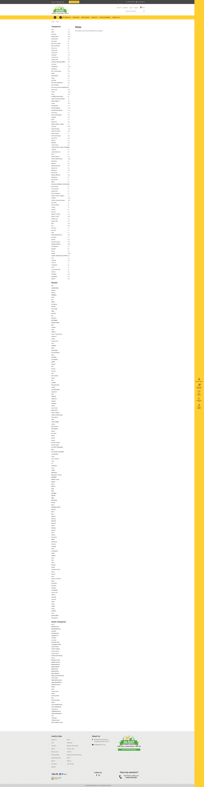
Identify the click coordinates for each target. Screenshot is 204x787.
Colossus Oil (54, 341)
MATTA (53, 486)
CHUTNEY (53, 638)
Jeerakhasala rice (55, 152)
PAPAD (53, 687)
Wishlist (53, 767)
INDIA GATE (54, 410)
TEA (52, 258)
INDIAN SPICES (55, 671)
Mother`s (53, 509)
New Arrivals (54, 179)
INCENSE (53, 142)
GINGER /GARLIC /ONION (57, 124)
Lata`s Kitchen (55, 458)
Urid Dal (53, 271)
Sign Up (69, 761)
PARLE (53, 539)
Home (55, 17)
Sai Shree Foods (55, 569)
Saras (52, 571)
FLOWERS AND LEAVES (57, 96)
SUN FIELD (54, 583)
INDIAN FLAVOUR (55, 662)
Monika (53, 502)
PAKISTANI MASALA (56, 682)
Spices (53, 251)
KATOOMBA (54, 428)
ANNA (53, 302)
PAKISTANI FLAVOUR (56, 680)
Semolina (53, 237)
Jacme (53, 424)
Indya (52, 419)
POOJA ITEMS (55, 205)
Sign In (53, 761)
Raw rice (53, 212)
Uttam (53, 604)
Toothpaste (54, 265)
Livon (52, 468)
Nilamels (53, 528)
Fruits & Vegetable (105, 17)
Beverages (54, 41)
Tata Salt (53, 597)
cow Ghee (53, 640)
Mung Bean (54, 177)
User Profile (70, 764)
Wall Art (53, 278)
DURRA (53, 362)
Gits (52, 380)
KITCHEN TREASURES (57, 447)
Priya (52, 558)
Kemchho (53, 433)
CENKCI (53, 332)
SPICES (53, 253)
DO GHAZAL (54, 359)
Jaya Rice (53, 149)
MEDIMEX (53, 493)
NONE (52, 182)
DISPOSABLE (54, 75)
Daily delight (54, 350)
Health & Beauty (55, 128)
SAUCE (53, 702)
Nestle (53, 525)
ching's (53, 339)
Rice (52, 225)
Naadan (53, 516)
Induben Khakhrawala (56, 415)
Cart (52, 742)
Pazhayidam (54, 551)
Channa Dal (54, 50)
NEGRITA (53, 521)
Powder (53, 207)
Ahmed (53, 292)
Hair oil (53, 658)
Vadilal (53, 606)
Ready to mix (116, 17)
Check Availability (74, 2)
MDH (52, 491)
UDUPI (53, 601)
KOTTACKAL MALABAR (57, 452)
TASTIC (53, 595)
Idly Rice (53, 140)
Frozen (53, 103)
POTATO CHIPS (55, 695)
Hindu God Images (55, 135)
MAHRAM (53, 477)
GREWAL (53, 396)
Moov (52, 505)
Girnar (53, 378)
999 (52, 285)
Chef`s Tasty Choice (56, 334)
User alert (54, 764)
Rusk (52, 232)
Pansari (53, 535)
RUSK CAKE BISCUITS (56, 235)
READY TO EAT (55, 216)
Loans (130, 7)
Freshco (53, 371)
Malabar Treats (55, 479)
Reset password (56, 758)
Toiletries (53, 260)
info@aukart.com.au (99, 744)
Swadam (53, 588)
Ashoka (53, 306)
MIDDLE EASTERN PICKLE (57, 675)
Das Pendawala (55, 352)
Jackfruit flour (54, 145)
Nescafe (53, 523)
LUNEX (53, 470)
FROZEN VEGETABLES (57, 110)
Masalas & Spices (55, 165)
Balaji (52, 311)
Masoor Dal (54, 168)
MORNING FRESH (55, 507)
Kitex (52, 449)
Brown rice (54, 48)
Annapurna (54, 304)
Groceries (53, 126)
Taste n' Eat (54, 592)
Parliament (54, 542)
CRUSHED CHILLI (55, 642)
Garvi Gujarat (54, 375)
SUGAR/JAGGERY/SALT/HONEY (59, 255)
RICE (52, 223)
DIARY (53, 73)
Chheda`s (53, 336)
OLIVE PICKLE (54, 678)
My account (54, 752)
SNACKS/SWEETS (56, 244)
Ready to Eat (54, 218)
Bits (52, 315)
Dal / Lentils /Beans (56, 71)
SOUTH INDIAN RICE (56, 707)
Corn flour (53, 64)
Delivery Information (72, 746)
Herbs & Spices (55, 133)
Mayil (52, 488)
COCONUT (54, 55)
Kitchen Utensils (55, 156)
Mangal (53, 482)
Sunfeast (53, 585)
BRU (52, 325)
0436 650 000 (131, 1)
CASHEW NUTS (55, 633)
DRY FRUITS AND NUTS (57, 82)
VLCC (52, 613)
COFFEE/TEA (54, 59)
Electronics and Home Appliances (59, 87)
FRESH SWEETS (55, 101)
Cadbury (53, 327)
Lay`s (52, 461)
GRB (52, 394)
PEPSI (53, 553)
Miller (52, 498)
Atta (52, 29)
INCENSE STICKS (55, 660)
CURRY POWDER (55, 649)
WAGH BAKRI (54, 615)
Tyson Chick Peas (55, 269)
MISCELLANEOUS (55, 175)
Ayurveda (53, 34)
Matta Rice (54, 170)
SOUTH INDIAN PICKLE (56, 704)
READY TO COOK (55, 214)
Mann (52, 484)
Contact (136, 7)
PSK (52, 560)
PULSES (53, 209)
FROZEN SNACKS (55, 108)
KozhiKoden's (54, 454)
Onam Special (54, 188)
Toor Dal (53, 262)
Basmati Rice (54, 39)
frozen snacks (55, 653)
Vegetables (54, 276)
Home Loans (70, 749)
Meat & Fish (54, 172)
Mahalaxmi (54, 472)
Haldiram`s (54, 399)
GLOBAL (53, 382)
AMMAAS (53, 295)
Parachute (54, 537)
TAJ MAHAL (54, 590)
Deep (52, 355)
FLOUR (53, 92)
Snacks (53, 239)
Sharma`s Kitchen (56, 578)
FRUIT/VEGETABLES (56, 115)
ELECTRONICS (55, 85)
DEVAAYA (53, 357)
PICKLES (53, 198)
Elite (52, 366)
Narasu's (53, 518)
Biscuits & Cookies (55, 43)
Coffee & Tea (54, 57)
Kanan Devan (54, 426)
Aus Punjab (54, 309)
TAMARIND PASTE (56, 711)
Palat (52, 532)
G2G (52, 373)
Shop (68, 758)
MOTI (52, 512)
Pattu (52, 548)
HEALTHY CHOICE (55, 131)
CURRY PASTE (55, 646)
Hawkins (53, 401)
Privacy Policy (55, 755)
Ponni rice (53, 202)
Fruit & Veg (54, 112)
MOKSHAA (54, 500)
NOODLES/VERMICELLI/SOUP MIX (59, 184)
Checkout (69, 742)
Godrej (53, 387)
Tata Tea (53, 599)
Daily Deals (76, 17)
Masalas (53, 163)
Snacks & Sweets (55, 242)
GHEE (52, 119)
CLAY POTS (54, 52)
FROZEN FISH (54, 105)
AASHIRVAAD (55, 288)
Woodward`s (54, 618)
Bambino (53, 313)
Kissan (53, 438)
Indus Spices (54, 417)
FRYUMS (53, 117)
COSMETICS (54, 66)
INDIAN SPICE (54, 669)
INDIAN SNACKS (55, 666)
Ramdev (53, 565)
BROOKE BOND (55, 322)
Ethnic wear (54, 89)
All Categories (66, 17)
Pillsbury (53, 555)
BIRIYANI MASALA (56, 629)
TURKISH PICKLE (55, 720)
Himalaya (53, 403)
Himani (53, 405)
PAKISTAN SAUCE (55, 684)
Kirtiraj (53, 435)
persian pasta (54, 691)
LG (52, 463)
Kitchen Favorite (55, 442)
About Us (119, 7)
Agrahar (53, 290)
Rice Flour (53, 228)
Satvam (53, 574)
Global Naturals (55, 385)
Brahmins (53, 318)
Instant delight (55, 422)
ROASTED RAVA (55, 700)
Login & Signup (141, 1)
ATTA (52, 624)
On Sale (69, 752)
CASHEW (53, 631)
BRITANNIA (54, 320)
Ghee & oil (94, 17)
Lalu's (52, 456)
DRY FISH (53, 80)
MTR (52, 514)
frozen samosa (55, 651)
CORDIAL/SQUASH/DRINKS (58, 62)
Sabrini (53, 567)
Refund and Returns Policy (74, 755)
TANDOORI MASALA (56, 713)
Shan (52, 576)
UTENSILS (53, 274)
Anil (52, 299)
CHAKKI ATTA (54, 635)
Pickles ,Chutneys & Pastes (58, 200)
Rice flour (53, 230)
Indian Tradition (55, 412)
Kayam (53, 431)
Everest (53, 369)
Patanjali (53, 546)
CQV (52, 343)
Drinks (53, 78)
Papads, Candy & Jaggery (57, 195)
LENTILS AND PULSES (56, 158)
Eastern (53, 364)
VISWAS (53, 611)
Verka (52, 608)
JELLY (52, 154)
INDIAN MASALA (55, 664)
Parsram (53, 544)
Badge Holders (55, 36)
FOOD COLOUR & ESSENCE (58, 98)
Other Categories (55, 193)
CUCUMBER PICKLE (56, 644)
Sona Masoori (54, 246)
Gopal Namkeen (55, 389)
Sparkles (53, 248)
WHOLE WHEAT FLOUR (57, 722)
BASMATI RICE (55, 626)
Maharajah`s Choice (56, 475)
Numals (53, 530)
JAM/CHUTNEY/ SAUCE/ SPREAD (60, 147)
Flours (52, 94)
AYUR (52, 32)
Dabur (52, 348)
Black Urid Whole (55, 45)
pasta (52, 689)
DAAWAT (53, 345)
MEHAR (53, 495)
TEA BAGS (54, 718)
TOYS (52, 267)
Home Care (54, 138)
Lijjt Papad (54, 465)
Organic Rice (54, 191)
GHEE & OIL (54, 122)
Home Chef (54, 408)
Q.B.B (52, 562)
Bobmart (125, 7)
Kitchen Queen (55, 445)
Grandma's (54, 392)
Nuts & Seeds (85, 17)
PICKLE (53, 693)
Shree (52, 581)
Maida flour (54, 161)
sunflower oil (54, 709)
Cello (52, 329)
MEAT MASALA (55, 673)
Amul (52, 297)
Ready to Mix (54, 221)
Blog (68, 739)
